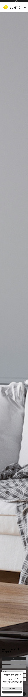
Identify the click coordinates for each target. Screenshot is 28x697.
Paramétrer (12, 688)
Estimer (14, 667)
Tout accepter (12, 692)
